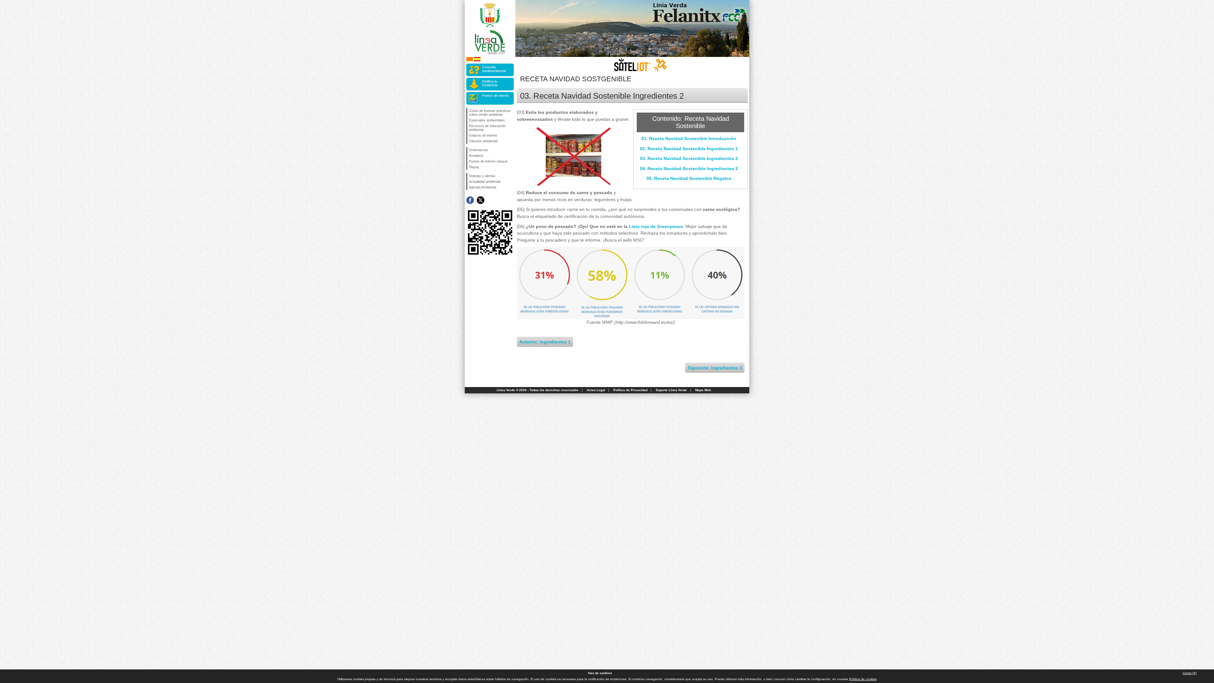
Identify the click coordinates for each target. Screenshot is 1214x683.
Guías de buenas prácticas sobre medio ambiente (490, 112)
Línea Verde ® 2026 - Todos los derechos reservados (538, 390)
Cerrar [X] (1190, 673)
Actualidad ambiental (484, 181)
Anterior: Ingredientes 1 (545, 341)
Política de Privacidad (630, 390)
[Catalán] (469, 60)
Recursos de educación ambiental (487, 128)
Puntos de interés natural (488, 161)
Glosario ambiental (483, 141)
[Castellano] (477, 60)
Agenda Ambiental (482, 187)
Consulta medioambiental (494, 69)
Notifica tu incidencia (489, 83)
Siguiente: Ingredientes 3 (715, 367)
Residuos (476, 155)
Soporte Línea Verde (671, 390)
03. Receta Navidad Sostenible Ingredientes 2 (689, 158)
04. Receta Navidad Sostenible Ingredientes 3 (689, 168)
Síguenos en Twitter (480, 200)
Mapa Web (703, 390)
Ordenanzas (478, 150)
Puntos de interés (495, 95)
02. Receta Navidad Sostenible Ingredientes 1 (689, 148)
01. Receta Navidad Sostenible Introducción (688, 138)
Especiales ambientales (487, 120)
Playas (474, 167)
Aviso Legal (596, 390)
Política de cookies (863, 679)
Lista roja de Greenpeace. (656, 226)
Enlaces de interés (483, 135)
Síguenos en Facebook (470, 200)
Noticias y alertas (482, 176)
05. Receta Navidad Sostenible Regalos (689, 178)
